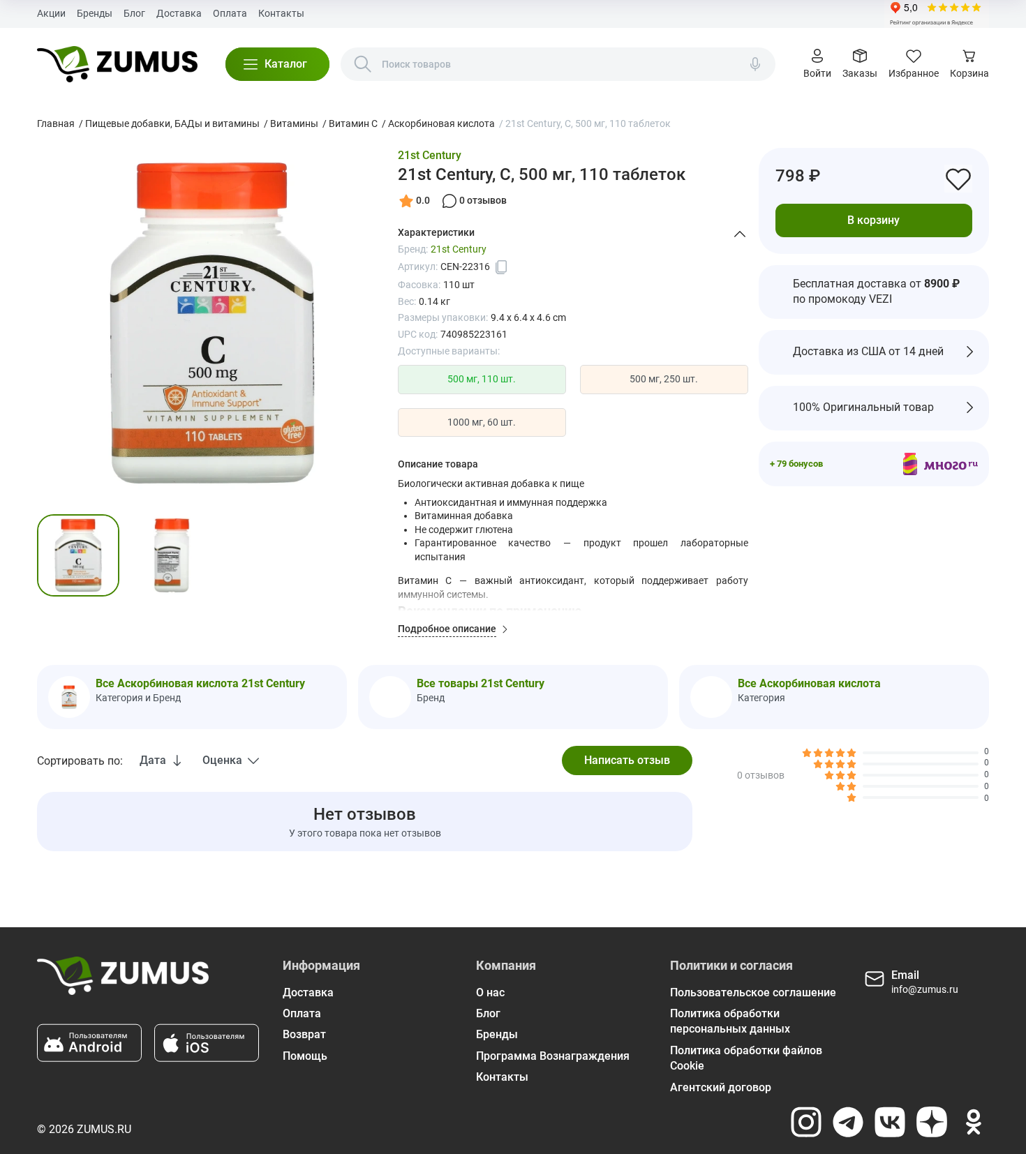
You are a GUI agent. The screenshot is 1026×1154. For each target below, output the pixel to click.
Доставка (179, 13)
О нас (490, 992)
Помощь (305, 1056)
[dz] (931, 1122)
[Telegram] (848, 1122)
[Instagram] (806, 1122)
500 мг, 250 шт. (664, 378)
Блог (134, 13)
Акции (51, 13)
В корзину (873, 219)
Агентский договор (720, 1087)
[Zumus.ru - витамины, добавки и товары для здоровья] (117, 64)
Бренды (94, 13)
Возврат (304, 1034)
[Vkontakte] (890, 1122)
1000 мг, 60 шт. (481, 422)
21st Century (429, 155)
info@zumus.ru (924, 989)
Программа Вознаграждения (553, 1056)
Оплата (230, 13)
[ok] (973, 1122)
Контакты (281, 13)
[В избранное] (958, 179)
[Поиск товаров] (363, 64)
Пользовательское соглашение (753, 992)
